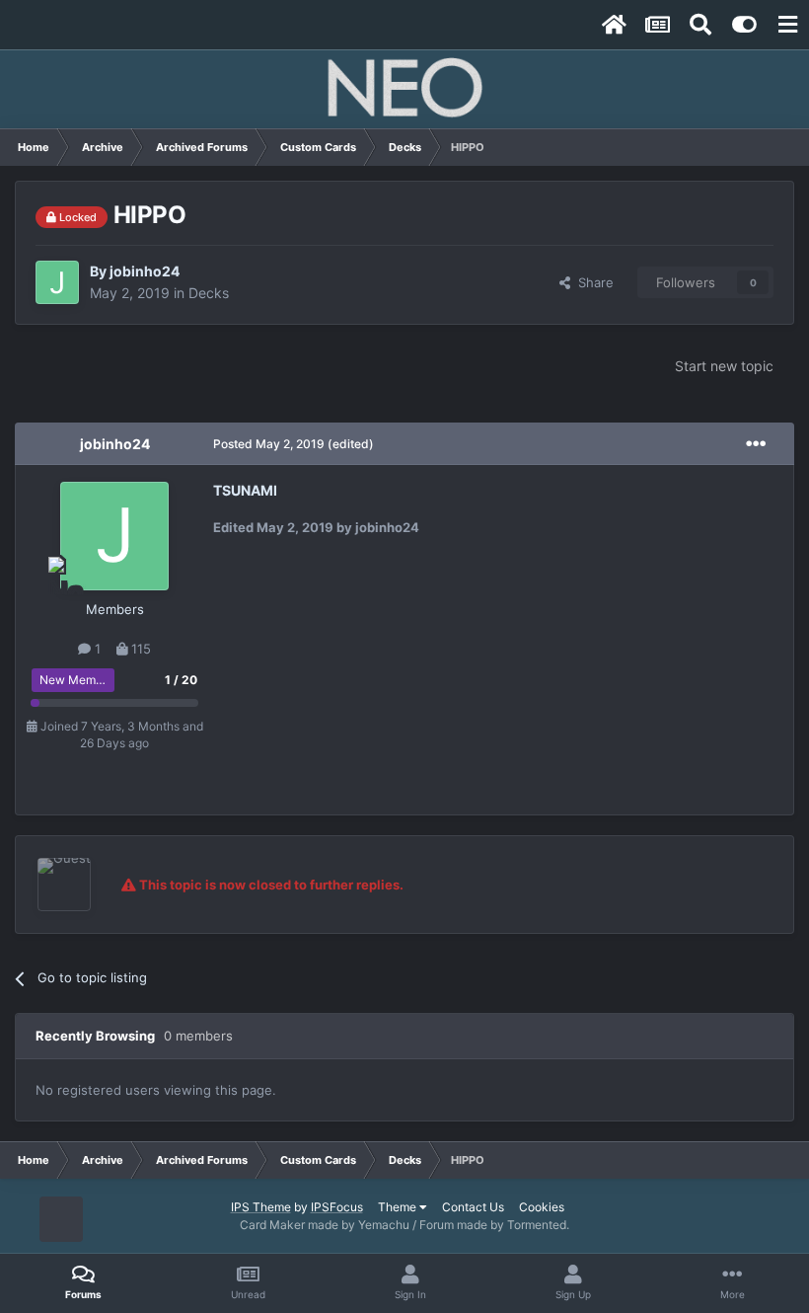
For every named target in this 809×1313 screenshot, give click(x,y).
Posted (269, 443)
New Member (76, 679)
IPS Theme (261, 1206)
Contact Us (473, 1206)
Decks (208, 292)
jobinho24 (145, 271)
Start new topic (724, 365)
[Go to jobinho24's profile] (57, 282)
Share (592, 282)
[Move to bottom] (61, 1220)
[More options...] (755, 444)
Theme (398, 1206)
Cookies (541, 1206)
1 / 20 (181, 679)
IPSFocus (337, 1206)
